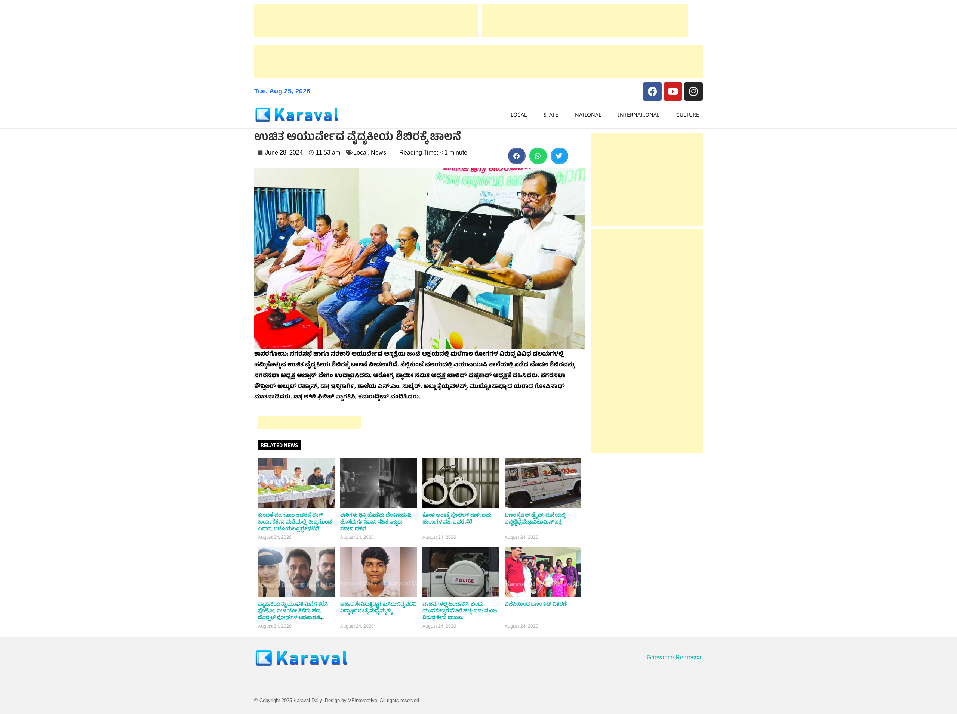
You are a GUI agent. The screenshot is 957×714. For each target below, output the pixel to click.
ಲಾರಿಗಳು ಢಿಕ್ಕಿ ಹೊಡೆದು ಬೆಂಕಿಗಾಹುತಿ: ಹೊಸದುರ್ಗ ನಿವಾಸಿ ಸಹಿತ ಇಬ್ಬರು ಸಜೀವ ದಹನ (375, 522)
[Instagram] (693, 91)
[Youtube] (673, 91)
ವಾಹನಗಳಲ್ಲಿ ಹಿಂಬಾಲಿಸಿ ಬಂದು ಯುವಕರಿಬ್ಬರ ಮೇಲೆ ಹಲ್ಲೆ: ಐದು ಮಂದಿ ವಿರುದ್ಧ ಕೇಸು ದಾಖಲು (459, 610)
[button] (517, 156)
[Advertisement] (366, 20)
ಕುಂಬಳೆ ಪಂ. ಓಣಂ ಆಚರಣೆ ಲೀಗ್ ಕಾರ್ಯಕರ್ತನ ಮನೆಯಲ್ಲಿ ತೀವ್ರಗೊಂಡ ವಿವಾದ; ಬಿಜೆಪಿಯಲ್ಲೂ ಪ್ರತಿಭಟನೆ (295, 522)
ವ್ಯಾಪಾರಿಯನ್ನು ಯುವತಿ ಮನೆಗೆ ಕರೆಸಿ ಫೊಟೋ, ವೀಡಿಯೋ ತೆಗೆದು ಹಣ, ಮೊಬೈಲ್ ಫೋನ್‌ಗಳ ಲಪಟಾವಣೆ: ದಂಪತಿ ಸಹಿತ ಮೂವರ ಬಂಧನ (293, 614)
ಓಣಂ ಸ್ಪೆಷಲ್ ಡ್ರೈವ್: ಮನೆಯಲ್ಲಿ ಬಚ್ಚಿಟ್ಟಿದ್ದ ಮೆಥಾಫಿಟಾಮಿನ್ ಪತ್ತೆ (535, 519)
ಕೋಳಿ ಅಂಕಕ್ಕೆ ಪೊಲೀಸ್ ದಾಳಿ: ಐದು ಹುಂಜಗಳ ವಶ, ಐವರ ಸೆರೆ (457, 519)
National (588, 114)
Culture (687, 114)
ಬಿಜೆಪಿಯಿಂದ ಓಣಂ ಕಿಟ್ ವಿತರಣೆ (536, 604)
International (638, 114)
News (378, 152)
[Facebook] (652, 91)
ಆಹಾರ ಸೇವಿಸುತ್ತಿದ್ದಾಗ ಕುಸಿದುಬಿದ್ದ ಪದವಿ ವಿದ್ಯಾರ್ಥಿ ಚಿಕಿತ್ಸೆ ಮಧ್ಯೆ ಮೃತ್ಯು (378, 607)
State (551, 114)
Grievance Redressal (675, 657)
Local (519, 114)
